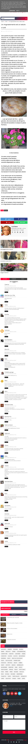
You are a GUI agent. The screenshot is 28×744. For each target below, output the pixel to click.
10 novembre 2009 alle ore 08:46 (10, 373)
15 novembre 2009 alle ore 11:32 (10, 542)
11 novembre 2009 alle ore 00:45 (10, 494)
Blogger (25, 740)
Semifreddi (19, 674)
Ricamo (16, 671)
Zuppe (23, 678)
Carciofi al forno (11, 639)
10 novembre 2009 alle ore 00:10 (10, 315)
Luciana (7, 532)
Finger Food (17, 660)
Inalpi (2, 665)
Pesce (16, 669)
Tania (6, 305)
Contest (11, 653)
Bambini (10, 649)
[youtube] (16, 742)
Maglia (13, 665)
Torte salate (16, 676)
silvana (6, 445)
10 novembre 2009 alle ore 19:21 (10, 482)
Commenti (23, 614)
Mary (6, 380)
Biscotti (8, 651)
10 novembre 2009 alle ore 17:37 (10, 457)
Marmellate (20, 665)
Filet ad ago (9, 660)
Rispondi (6, 292)
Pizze (2, 671)
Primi (11, 671)
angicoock (7, 433)
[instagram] (11, 742)
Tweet (9, 219)
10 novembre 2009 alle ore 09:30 (10, 381)
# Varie (5, 210)
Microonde (4, 667)
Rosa (6, 493)
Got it (17, 10)
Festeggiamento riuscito (7, 249)
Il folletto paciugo (9, 372)
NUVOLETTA (8, 416)
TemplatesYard (12, 740)
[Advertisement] (14, 585)
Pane (16, 667)
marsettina (7, 505)
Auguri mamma (4, 272)
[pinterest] (14, 742)
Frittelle (10, 662)
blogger (5, 279)
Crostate (3, 656)
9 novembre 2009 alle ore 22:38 (10, 285)
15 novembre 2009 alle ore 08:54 (10, 533)
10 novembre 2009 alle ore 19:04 (10, 467)
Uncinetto (23, 676)
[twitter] (19, 742)
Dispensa (3, 658)
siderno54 (7, 523)
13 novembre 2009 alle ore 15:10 (10, 524)
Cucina (10, 656)
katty (6, 359)
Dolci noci (9, 634)
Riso (2, 674)
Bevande (15, 649)
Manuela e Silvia (9, 404)
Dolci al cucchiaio (17, 658)
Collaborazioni (21, 651)
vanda (6, 541)
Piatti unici (22, 669)
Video (19, 678)
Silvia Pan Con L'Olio (10, 295)
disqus (22, 279)
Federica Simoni (9, 425)
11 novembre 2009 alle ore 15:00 (10, 506)
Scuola (7, 674)
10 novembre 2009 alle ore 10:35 (10, 406)
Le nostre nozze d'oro (6, 261)
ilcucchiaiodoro (8, 340)
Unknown (7, 330)
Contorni (17, 653)
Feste (2, 660)
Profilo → (11, 706)
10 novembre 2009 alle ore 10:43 (10, 426)
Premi (6, 671)
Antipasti (3, 649)
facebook (14, 279)
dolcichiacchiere (9, 481)
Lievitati (8, 665)
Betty (6, 456)
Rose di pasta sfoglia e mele (14, 623)
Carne (13, 651)
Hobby (20, 662)
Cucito (15, 656)
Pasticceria (4, 669)
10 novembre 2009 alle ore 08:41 (10, 360)
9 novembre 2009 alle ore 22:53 (10, 296)
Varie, (11, 31)
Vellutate (8, 678)
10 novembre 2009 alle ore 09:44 (10, 392)
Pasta (20, 667)
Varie (2, 678)
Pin (9, 222)
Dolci (8, 658)
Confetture (4, 653)
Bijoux (21, 649)
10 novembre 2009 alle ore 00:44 (10, 331)
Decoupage (22, 656)
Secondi (13, 674)
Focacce (3, 662)
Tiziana (6, 465)
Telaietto (3, 676)
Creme (23, 653)
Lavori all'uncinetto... (12, 628)
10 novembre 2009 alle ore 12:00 (10, 446)
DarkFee (7, 314)
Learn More (12, 10)
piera (6, 391)
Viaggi (14, 678)
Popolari (5, 614)
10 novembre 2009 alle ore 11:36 (10, 434)
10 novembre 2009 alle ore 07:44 (10, 350)
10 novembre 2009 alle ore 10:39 (10, 418)
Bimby (2, 651)
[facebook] (8, 742)
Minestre (11, 667)
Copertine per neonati (13, 617)
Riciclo (22, 671)
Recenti (14, 614)
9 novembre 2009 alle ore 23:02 (10, 306)
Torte (9, 676)
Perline (11, 669)
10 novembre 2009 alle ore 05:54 (10, 341)
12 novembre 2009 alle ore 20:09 (10, 515)
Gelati (15, 662)
